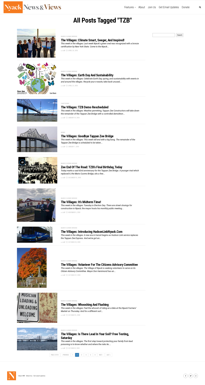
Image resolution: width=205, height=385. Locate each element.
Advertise (29, 376)
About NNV (21, 376)
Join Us (152, 7)
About (141, 7)
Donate (186, 7)
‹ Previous (65, 355)
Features (129, 7)
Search (179, 35)
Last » (109, 355)
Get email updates (169, 7)
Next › (101, 355)
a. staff (63, 50)
